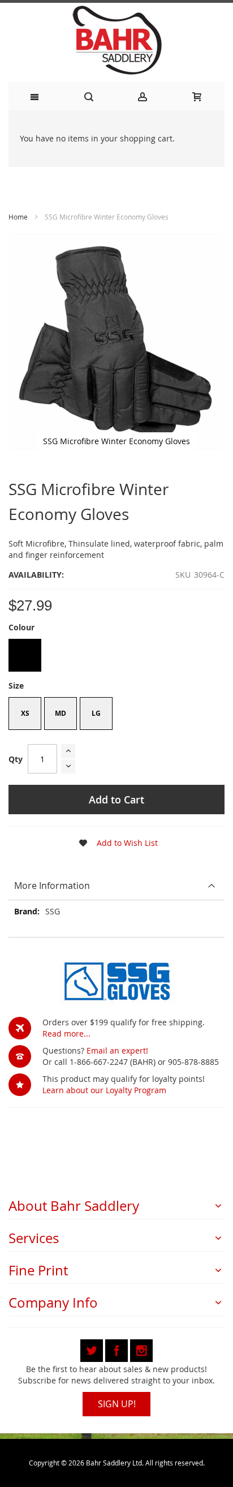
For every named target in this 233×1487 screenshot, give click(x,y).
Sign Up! (117, 1404)
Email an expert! (117, 1050)
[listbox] (116, 656)
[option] (24, 655)
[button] (115, 843)
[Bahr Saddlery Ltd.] (116, 41)
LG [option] (96, 713)
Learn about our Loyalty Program (104, 1090)
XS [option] (25, 713)
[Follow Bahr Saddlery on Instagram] (141, 1348)
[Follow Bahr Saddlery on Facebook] (117, 1348)
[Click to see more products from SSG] (116, 980)
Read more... (66, 1033)
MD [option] (60, 713)
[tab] (116, 885)
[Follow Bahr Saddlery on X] (92, 1348)
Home (18, 216)
